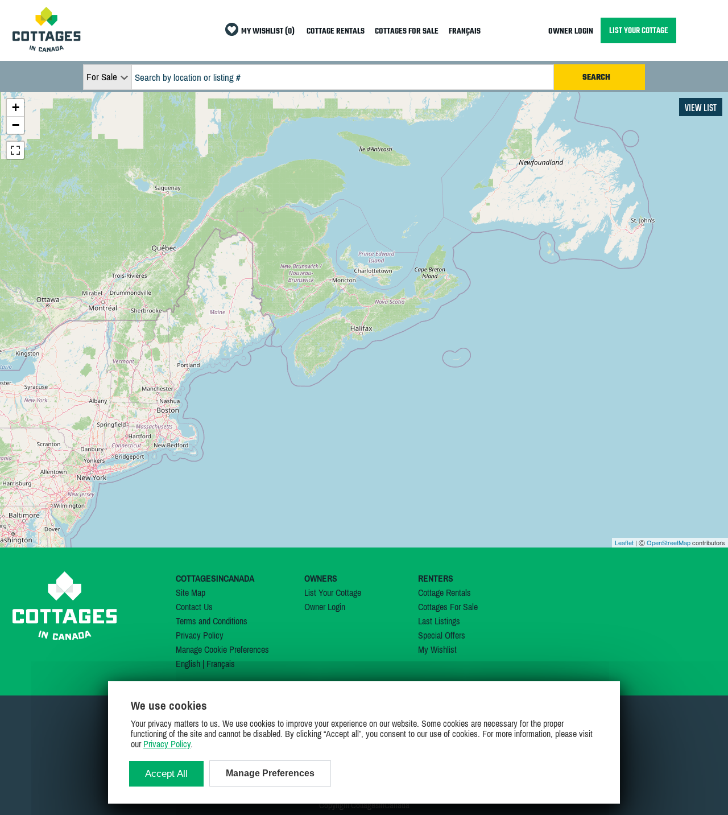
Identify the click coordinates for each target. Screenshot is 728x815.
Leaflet (624, 542)
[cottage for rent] (47, 48)
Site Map (190, 592)
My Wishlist (437, 649)
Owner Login (324, 607)
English (188, 663)
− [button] (15, 125)
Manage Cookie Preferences (222, 649)
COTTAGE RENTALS (336, 31)
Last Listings (439, 621)
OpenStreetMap (668, 542)
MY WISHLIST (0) (268, 31)
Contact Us (194, 607)
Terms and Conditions (211, 621)
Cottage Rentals (444, 592)
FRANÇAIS (465, 31)
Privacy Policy (200, 635)
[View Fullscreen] (15, 150)
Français (220, 663)
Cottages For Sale (448, 607)
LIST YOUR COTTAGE (638, 30)
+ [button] (15, 107)
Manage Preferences (270, 773)
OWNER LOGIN (570, 31)
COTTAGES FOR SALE (407, 31)
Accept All (166, 773)
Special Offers (441, 635)
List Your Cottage (332, 592)
